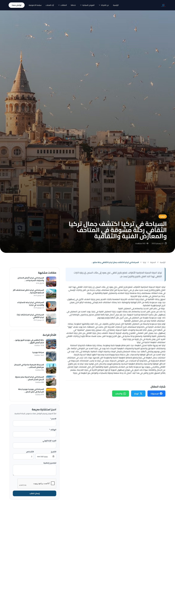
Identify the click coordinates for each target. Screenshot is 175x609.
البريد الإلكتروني (49, 440)
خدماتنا (73, 5)
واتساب (118, 393)
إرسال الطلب (34, 493)
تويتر (136, 393)
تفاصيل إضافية (49, 463)
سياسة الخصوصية (35, 5)
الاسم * (53, 418)
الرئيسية (116, 5)
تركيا (144, 262)
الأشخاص (30, 451)
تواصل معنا (16, 5)
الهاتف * (52, 429)
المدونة (153, 262)
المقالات (63, 5)
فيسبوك (155, 393)
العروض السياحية (88, 5)
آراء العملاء (50, 5)
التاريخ (53, 451)
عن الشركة (105, 5)
